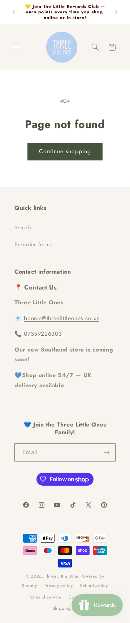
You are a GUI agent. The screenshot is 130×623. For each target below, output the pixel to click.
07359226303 (43, 334)
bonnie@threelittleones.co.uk (61, 318)
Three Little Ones (62, 576)
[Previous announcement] (14, 12)
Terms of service (45, 597)
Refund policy (94, 585)
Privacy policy (58, 585)
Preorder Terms (33, 244)
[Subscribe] (107, 452)
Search (22, 227)
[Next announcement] (116, 12)
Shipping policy (69, 608)
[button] (15, 47)
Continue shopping (65, 151)
